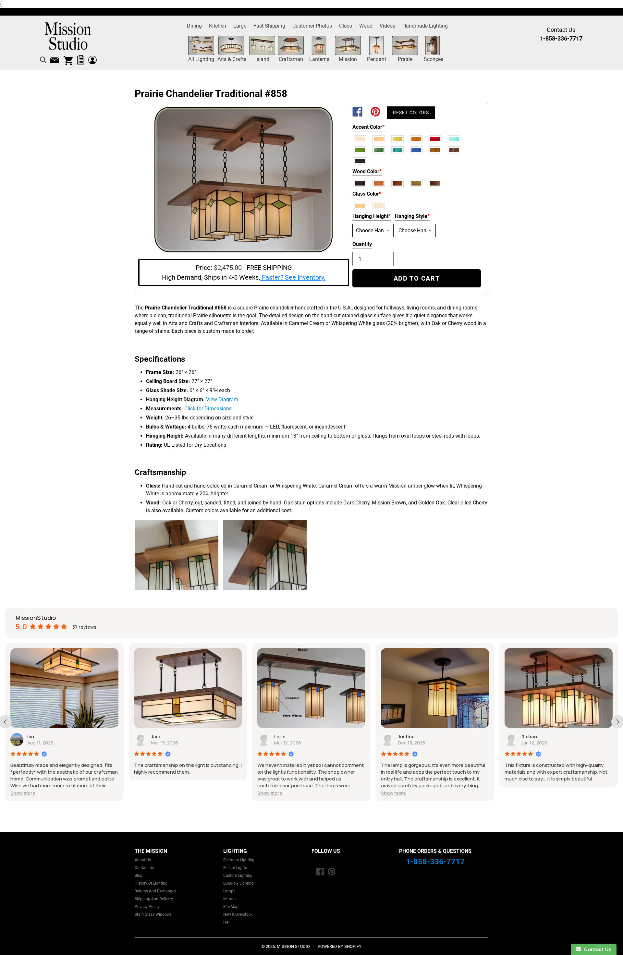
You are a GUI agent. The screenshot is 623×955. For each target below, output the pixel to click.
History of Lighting (151, 883)
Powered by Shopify (339, 946)
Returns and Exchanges (155, 891)
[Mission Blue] (416, 149)
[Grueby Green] (379, 149)
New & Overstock (237, 914)
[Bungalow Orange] (416, 138)
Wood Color (367, 171)
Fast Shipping (269, 26)
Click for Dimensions (208, 408)
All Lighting (201, 59)
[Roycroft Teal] (398, 149)
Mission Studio (293, 946)
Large (239, 26)
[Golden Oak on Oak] (416, 183)
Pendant (376, 59)
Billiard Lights (235, 867)
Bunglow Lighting (238, 883)
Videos (387, 26)
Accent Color (368, 127)
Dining (194, 26)
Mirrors (229, 899)
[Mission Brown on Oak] (435, 183)
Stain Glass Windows (153, 914)
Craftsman (291, 59)
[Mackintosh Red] (435, 138)
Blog (138, 875)
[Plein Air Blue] (454, 138)
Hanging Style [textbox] (412, 216)
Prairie (405, 59)
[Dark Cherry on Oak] (398, 183)
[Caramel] (379, 138)
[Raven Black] (360, 160)
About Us (143, 860)
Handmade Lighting (425, 26)
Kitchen (217, 26)
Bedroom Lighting (238, 860)
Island (262, 59)
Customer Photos (312, 26)
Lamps (229, 891)
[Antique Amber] (435, 149)
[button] (242, 793)
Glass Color (366, 194)
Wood (366, 26)
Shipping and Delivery (154, 899)
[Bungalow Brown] (454, 149)
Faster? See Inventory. (292, 277)
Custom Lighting (237, 875)
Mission (348, 59)
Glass (345, 26)
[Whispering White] (360, 138)
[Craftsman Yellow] (398, 138)
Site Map (230, 906)
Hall (226, 922)
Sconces (433, 59)
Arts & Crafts (231, 59)
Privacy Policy (147, 906)
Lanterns (319, 59)
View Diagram (222, 399)
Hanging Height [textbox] (371, 216)
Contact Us (144, 867)
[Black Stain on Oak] (360, 183)
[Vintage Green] (360, 149)
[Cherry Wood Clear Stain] (379, 183)
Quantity (362, 244)
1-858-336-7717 (435, 861)
